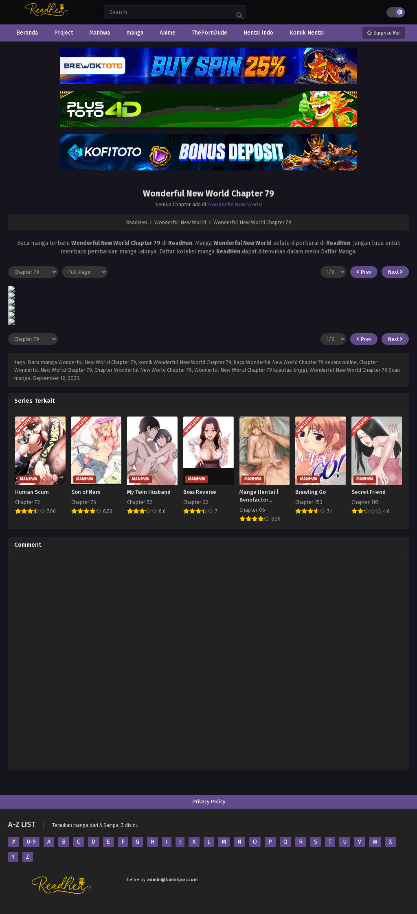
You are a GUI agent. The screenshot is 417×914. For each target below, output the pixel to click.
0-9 (31, 841)
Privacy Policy (208, 801)
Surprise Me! (386, 33)
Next (394, 272)
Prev (365, 272)
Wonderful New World (234, 204)
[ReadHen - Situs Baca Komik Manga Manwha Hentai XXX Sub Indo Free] (48, 15)
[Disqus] (208, 660)
